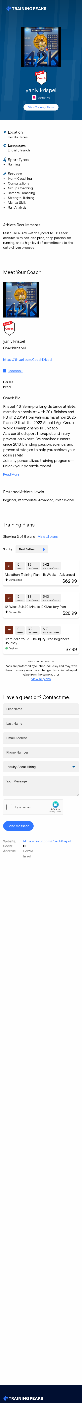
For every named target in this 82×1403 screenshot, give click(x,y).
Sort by (7, 549)
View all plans (48, 536)
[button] (24, 846)
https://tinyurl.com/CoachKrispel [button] (27, 359)
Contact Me (44, 97)
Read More (11, 474)
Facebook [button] (15, 371)
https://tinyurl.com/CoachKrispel (47, 841)
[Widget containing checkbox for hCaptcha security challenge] (33, 807)
